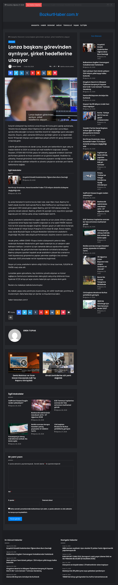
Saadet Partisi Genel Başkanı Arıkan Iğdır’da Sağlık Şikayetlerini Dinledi (95, 130)
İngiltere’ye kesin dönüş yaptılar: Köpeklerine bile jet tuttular (102, 158)
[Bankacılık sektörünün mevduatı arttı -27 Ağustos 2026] (41, 405)
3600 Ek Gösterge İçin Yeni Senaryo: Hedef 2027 (103, 305)
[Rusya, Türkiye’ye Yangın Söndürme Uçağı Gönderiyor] (89, 176)
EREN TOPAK (16, 66)
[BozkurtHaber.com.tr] (59, 14)
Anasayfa (35, 25)
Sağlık (59, 25)
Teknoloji (67, 25)
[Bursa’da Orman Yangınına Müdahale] (89, 280)
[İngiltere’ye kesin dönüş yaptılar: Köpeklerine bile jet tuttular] (89, 155)
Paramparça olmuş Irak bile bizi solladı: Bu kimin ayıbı (17, 439)
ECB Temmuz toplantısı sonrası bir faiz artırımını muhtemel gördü (64, 404)
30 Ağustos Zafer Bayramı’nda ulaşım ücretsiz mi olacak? (102, 263)
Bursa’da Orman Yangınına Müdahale (101, 281)
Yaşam (76, 25)
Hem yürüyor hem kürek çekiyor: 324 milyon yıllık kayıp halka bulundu (68, 5)
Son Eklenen (96, 36)
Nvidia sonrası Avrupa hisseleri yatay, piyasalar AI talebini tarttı (40, 427)
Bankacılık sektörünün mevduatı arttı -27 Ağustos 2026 (40, 415)
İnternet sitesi (47, 500)
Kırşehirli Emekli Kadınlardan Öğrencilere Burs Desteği (45, 177)
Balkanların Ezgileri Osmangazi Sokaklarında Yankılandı (96, 63)
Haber (43, 25)
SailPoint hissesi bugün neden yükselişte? (18, 402)
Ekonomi (51, 25)
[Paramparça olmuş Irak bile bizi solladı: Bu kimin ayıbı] (18, 428)
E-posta (11, 500)
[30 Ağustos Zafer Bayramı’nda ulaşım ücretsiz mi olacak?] (89, 260)
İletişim (83, 25)
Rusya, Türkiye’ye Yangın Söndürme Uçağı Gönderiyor (102, 179)
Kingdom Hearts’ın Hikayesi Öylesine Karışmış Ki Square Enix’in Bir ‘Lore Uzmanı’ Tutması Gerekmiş (96, 85)
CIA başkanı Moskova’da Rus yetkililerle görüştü (62, 426)
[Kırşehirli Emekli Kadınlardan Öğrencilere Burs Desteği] (14, 180)
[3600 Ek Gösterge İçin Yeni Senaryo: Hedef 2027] (89, 304)
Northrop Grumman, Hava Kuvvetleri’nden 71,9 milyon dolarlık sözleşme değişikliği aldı (95, 143)
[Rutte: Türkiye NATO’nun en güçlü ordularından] (89, 116)
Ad (10, 491)
